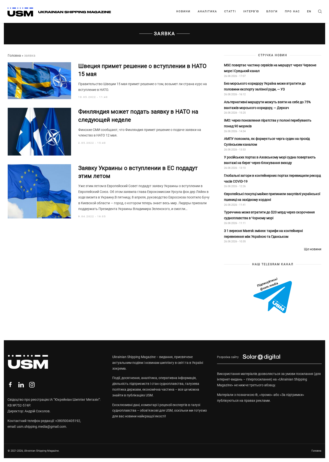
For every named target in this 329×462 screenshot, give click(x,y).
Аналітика (207, 11)
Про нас (292, 11)
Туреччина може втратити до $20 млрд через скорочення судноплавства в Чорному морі (269, 215)
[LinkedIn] (21, 384)
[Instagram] (32, 384)
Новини (183, 11)
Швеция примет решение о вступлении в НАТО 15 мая (142, 70)
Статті (230, 11)
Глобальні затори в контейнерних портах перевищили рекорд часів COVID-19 (272, 178)
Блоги (272, 11)
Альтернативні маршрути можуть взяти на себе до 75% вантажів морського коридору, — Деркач (267, 105)
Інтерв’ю (251, 11)
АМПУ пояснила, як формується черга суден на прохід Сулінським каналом (267, 141)
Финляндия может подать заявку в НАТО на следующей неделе (138, 115)
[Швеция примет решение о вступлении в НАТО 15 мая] (39, 80)
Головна (14, 55)
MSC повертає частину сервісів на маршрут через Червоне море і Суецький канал (270, 68)
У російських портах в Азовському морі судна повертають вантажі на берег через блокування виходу (270, 160)
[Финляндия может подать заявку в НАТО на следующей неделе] (39, 131)
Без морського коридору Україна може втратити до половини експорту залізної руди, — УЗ (265, 86)
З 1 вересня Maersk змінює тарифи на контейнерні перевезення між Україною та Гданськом (263, 233)
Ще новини (312, 249)
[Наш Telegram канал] (272, 296)
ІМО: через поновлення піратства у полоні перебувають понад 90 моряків (267, 123)
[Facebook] (10, 384)
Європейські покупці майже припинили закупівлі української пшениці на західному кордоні (272, 197)
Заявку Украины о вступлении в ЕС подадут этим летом (138, 172)
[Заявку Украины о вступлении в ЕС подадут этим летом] (39, 191)
